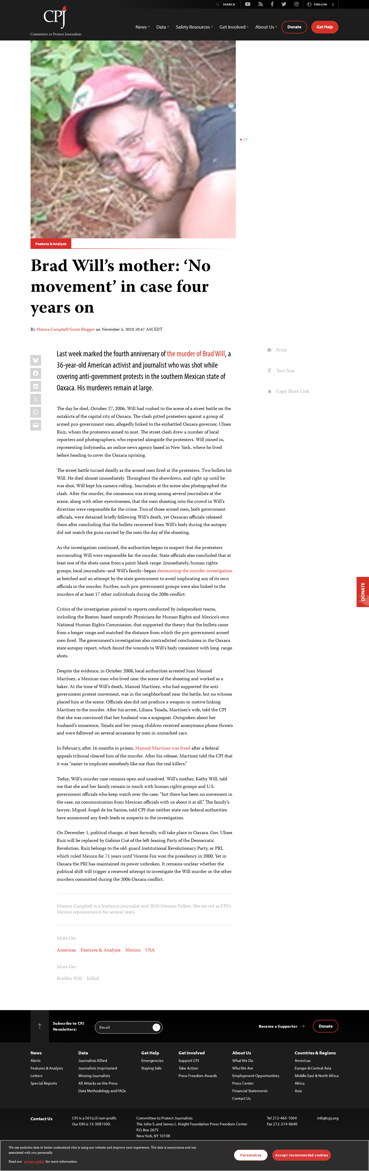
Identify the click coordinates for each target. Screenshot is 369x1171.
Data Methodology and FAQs (102, 1090)
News (36, 1052)
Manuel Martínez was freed (162, 748)
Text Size (284, 371)
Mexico (132, 950)
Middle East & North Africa (316, 1075)
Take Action (188, 1068)
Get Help (325, 26)
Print (280, 350)
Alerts (36, 1060)
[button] (332, 4)
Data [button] (161, 27)
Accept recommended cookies (301, 1155)
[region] (184, 1155)
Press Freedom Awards (198, 1075)
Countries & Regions (315, 1052)
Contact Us (241, 1098)
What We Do (242, 1060)
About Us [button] (264, 27)
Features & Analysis (50, 243)
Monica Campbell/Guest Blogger (65, 329)
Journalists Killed (92, 1060)
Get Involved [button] (233, 27)
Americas (66, 950)
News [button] (141, 27)
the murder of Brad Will (196, 353)
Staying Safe (151, 1068)
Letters (36, 1075)
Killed (93, 979)
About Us (241, 1052)
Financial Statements (250, 1090)
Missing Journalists (94, 1075)
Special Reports (44, 1083)
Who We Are (242, 1068)
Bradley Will (69, 979)
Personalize (250, 1155)
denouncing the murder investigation (194, 571)
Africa (299, 1083)
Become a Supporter (278, 1026)
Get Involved (192, 1052)
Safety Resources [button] (193, 27)
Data (83, 1052)
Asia (298, 1090)
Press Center (243, 1083)
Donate (294, 26)
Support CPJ (189, 1060)
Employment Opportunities (255, 1075)
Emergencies (152, 1060)
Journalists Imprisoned (97, 1068)
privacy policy (34, 1162)
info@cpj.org (327, 1118)
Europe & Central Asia (313, 1068)
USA (150, 950)
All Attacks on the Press (98, 1083)
